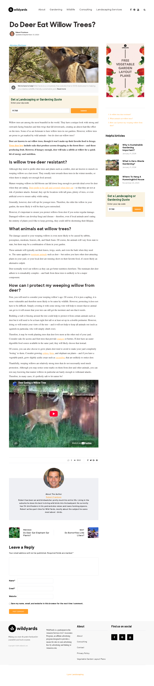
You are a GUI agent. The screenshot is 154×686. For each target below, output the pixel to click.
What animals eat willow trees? (122, 118)
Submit (84, 111)
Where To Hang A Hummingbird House (133, 178)
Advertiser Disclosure (18, 45)
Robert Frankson (22, 32)
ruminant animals (39, 254)
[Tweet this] (90, 460)
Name (12, 580)
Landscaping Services (109, 9)
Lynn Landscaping (75, 674)
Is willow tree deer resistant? (121, 114)
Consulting (85, 9)
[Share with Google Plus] (93, 460)
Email (12, 588)
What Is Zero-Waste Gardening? (133, 162)
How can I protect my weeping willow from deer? (126, 124)
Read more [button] (61, 89)
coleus (45, 353)
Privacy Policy (83, 653)
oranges (60, 338)
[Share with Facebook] (87, 460)
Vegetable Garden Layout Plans (91, 659)
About (41, 9)
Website (13, 596)
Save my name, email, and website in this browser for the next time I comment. (47, 603)
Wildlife (71, 9)
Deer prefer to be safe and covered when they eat (51, 187)
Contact (80, 647)
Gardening (56, 9)
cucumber (60, 357)
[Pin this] (96, 460)
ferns (52, 353)
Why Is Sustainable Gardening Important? (132, 148)
